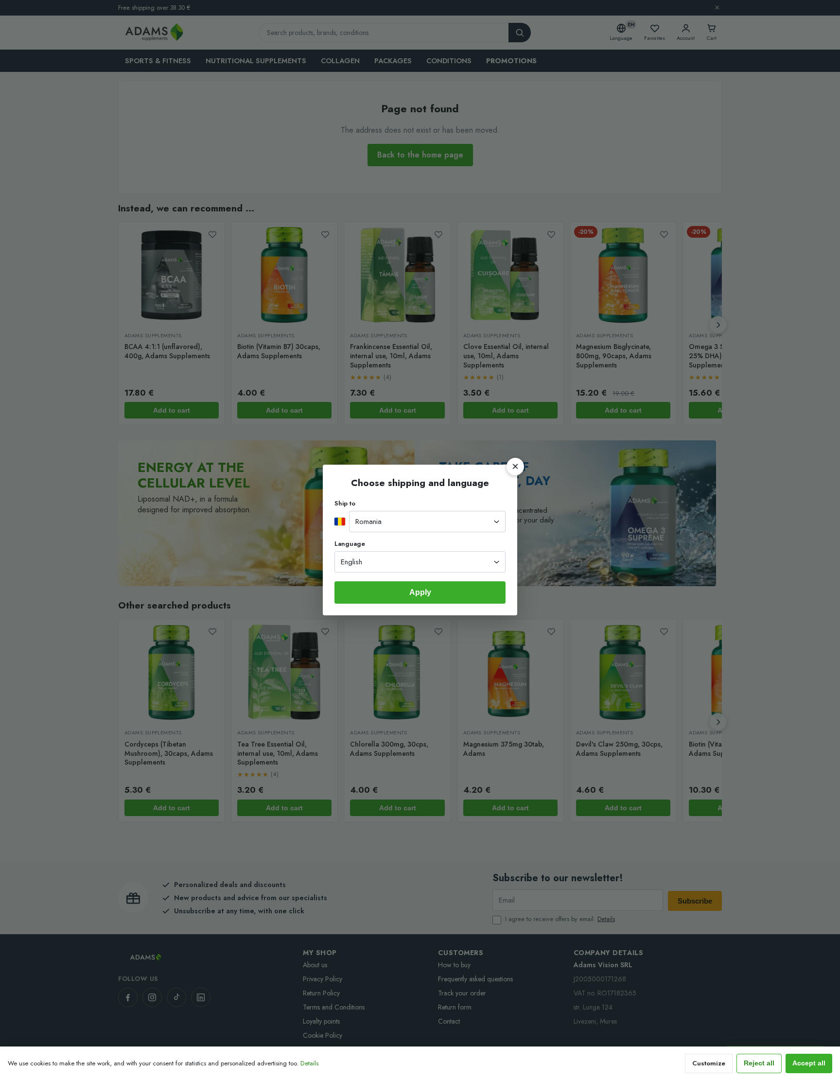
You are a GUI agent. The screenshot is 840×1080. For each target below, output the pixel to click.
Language (349, 543)
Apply (420, 592)
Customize (708, 1063)
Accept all (808, 1063)
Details (309, 1063)
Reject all (759, 1063)
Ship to (344, 503)
